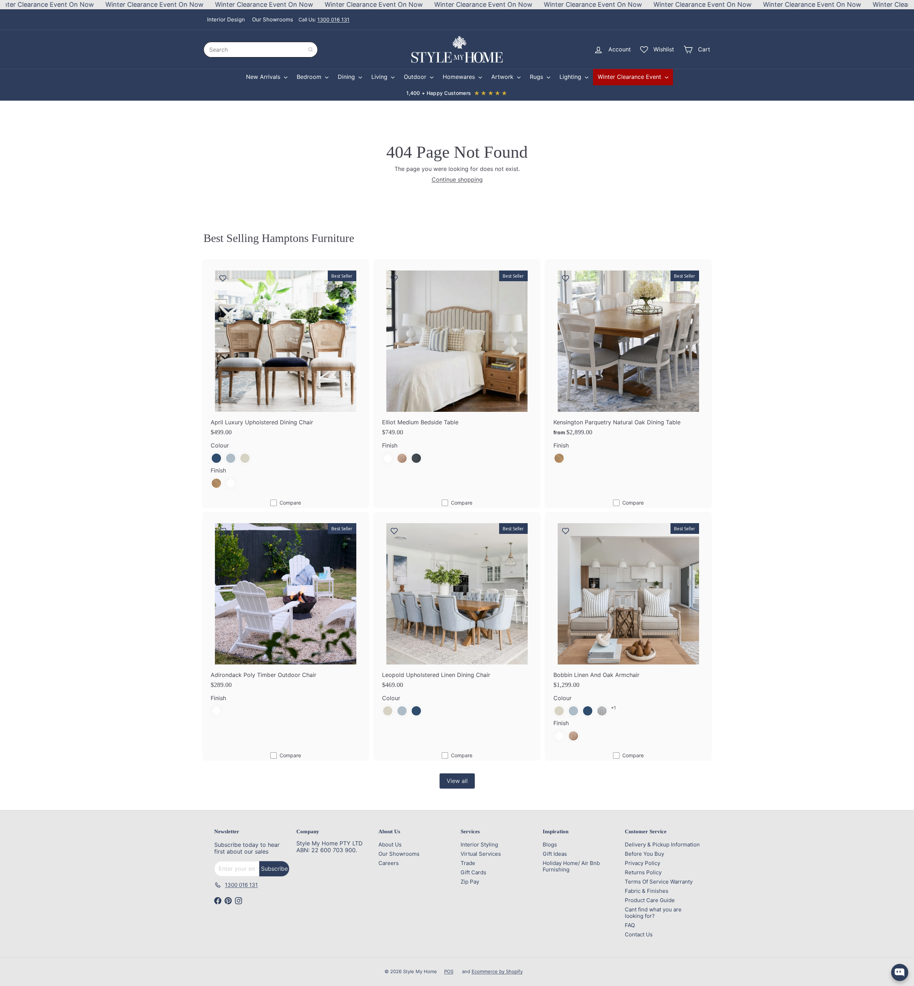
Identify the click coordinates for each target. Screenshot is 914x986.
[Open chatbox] (899, 972)
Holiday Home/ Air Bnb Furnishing (571, 866)
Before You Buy (644, 853)
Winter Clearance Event (630, 76)
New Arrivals (264, 76)
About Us (390, 844)
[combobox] (261, 49)
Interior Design (226, 19)
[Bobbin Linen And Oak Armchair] (628, 631)
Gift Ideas (555, 853)
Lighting (571, 76)
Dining (347, 76)
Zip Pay (470, 881)
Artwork (503, 76)
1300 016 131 (333, 19)
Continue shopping (457, 179)
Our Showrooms (272, 19)
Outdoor (416, 76)
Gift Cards (473, 872)
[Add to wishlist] (223, 278)
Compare (290, 503)
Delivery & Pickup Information (662, 844)
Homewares (460, 76)
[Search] (310, 49)
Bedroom (310, 76)
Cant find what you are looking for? (653, 912)
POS (448, 971)
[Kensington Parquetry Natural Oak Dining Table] (628, 365)
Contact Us (639, 934)
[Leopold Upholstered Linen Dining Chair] (457, 618)
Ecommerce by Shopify (497, 971)
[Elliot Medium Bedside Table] (457, 365)
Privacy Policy (642, 863)
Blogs (550, 844)
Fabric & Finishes (646, 891)
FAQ (630, 925)
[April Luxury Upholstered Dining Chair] (286, 378)
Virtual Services (481, 853)
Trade (468, 863)
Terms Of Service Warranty (659, 881)
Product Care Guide (650, 900)
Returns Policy (643, 872)
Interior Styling (479, 844)
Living (380, 76)
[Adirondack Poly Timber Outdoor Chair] (286, 618)
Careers (388, 863)
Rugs (537, 76)
